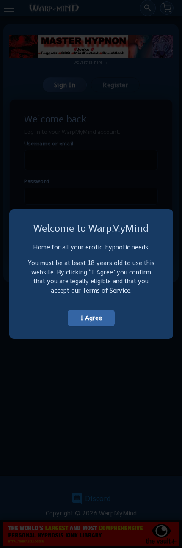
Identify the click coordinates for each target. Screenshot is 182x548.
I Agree (91, 318)
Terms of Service (106, 290)
